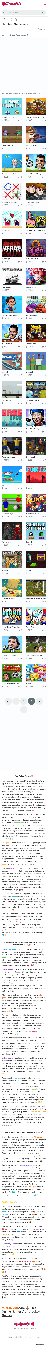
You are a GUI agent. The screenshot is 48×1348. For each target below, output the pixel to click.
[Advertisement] (24, 64)
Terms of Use (17, 1329)
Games (41, 29)
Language (40, 1344)
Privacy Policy (30, 1329)
